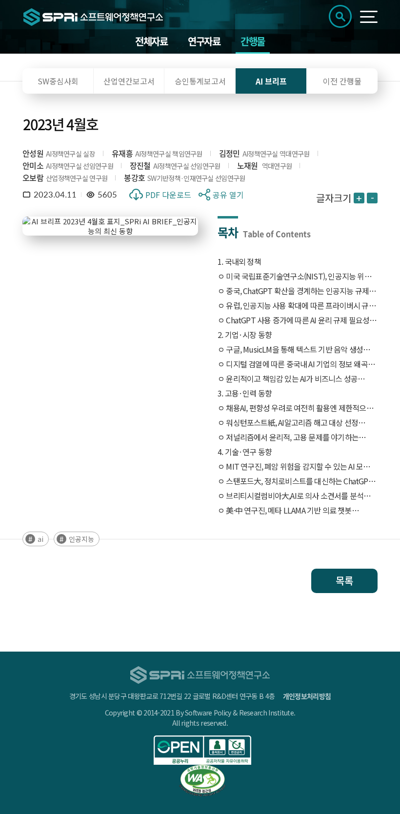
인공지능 (81, 539)
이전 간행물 (342, 81)
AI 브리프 (271, 81)
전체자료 (151, 41)
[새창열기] (202, 750)
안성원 (32, 153)
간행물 (252, 41)
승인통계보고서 (200, 81)
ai (40, 539)
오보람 (32, 177)
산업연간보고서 (129, 81)
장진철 (140, 165)
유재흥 (122, 153)
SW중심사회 (58, 81)
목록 (344, 581)
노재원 (247, 165)
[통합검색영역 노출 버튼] (340, 16)
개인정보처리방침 (307, 696)
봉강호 (134, 177)
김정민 (229, 153)
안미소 (32, 165)
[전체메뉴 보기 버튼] (369, 17)
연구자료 (204, 41)
